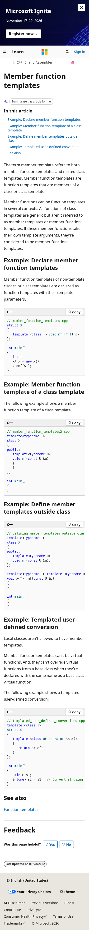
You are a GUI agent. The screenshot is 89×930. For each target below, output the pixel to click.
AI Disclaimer (14, 903)
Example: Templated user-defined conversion (44, 146)
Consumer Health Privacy (24, 916)
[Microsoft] (45, 52)
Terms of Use (63, 916)
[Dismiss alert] (81, 7)
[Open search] (67, 51)
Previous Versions (45, 903)
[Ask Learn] (73, 62)
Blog (67, 903)
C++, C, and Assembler (34, 62)
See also (14, 153)
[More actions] (81, 62)
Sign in (79, 51)
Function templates (21, 809)
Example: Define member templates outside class (42, 138)
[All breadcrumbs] (8, 62)
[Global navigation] (4, 51)
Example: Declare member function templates (44, 119)
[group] (44, 569)
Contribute (12, 909)
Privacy (32, 909)
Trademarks (13, 923)
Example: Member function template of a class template (45, 128)
